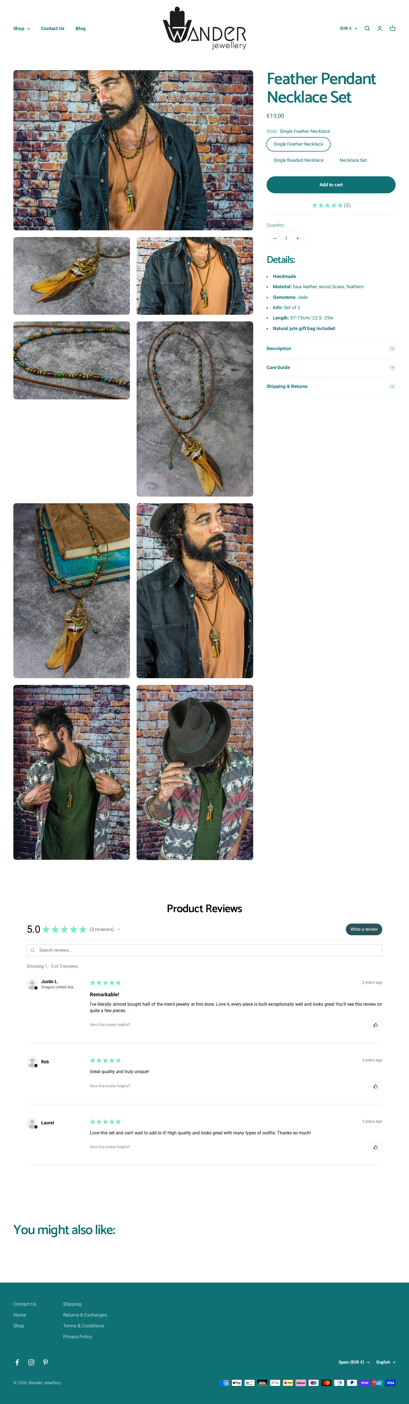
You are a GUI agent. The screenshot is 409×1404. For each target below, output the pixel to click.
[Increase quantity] (298, 238)
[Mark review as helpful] (375, 1024)
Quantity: (276, 225)
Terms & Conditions (83, 1326)
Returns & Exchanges (85, 1315)
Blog (81, 28)
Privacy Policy (77, 1336)
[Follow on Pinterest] (45, 1362)
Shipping (72, 1304)
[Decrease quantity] (275, 238)
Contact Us (53, 28)
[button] (118, 929)
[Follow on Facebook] (17, 1362)
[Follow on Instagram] (31, 1362)
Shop (18, 28)
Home (19, 1315)
